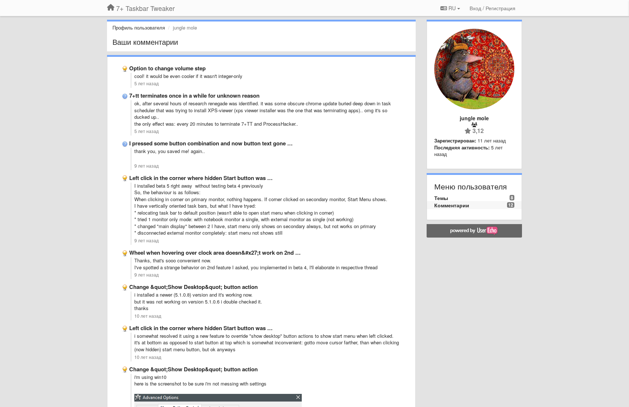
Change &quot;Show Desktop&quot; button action (193, 287)
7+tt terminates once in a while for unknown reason (194, 95)
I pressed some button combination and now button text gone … (211, 143)
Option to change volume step (167, 68)
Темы (441, 197)
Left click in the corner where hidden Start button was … (201, 178)
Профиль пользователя (138, 27)
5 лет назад (146, 83)
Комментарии (451, 205)
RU (452, 8)
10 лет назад (147, 316)
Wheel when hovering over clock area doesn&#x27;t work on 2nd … (215, 252)
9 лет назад (146, 166)
